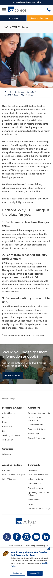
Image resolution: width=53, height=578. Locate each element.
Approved (6, 470)
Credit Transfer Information (34, 419)
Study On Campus (17, 91)
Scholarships (33, 433)
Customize (17, 573)
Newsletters (33, 470)
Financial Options (35, 424)
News (30, 504)
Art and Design (8, 413)
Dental (5, 422)
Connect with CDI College (39, 508)
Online (20, 2)
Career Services (34, 483)
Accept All (34, 573)
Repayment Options (36, 429)
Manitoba (30, 91)
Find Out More (12, 375)
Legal (4, 431)
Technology (7, 440)
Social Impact (34, 499)
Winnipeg (6, 454)
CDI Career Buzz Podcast (38, 474)
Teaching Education (11, 435)
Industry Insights (35, 479)
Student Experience (36, 438)
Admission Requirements (39, 413)
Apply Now (13, 18)
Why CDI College (9, 479)
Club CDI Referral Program (13, 474)
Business (6, 417)
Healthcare (7, 426)
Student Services (35, 488)
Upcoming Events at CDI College (38, 494)
